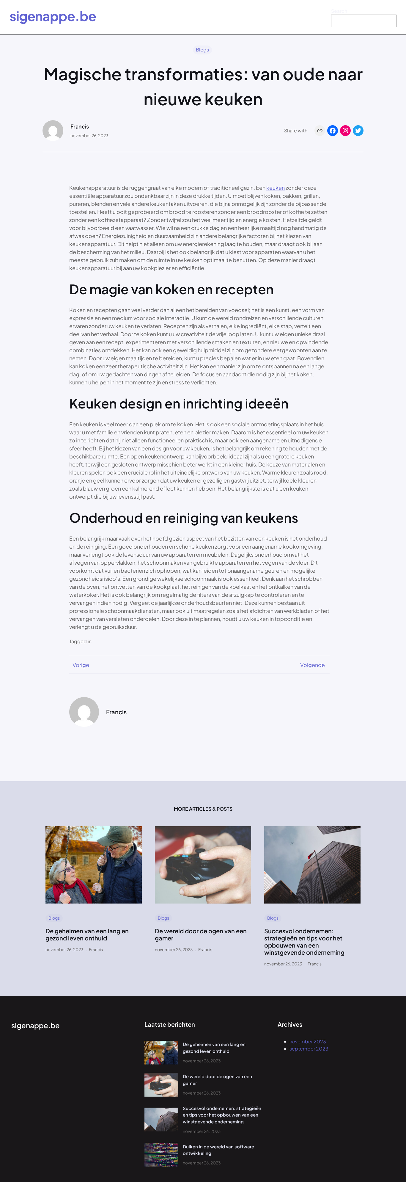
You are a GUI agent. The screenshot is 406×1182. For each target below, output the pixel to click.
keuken (275, 187)
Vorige (81, 664)
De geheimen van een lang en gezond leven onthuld (87, 934)
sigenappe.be (53, 15)
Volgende (312, 664)
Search (339, 11)
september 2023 (308, 1048)
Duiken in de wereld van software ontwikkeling (218, 1150)
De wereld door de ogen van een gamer (201, 934)
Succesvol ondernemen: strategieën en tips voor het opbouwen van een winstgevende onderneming (304, 941)
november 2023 (307, 1041)
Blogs (202, 49)
